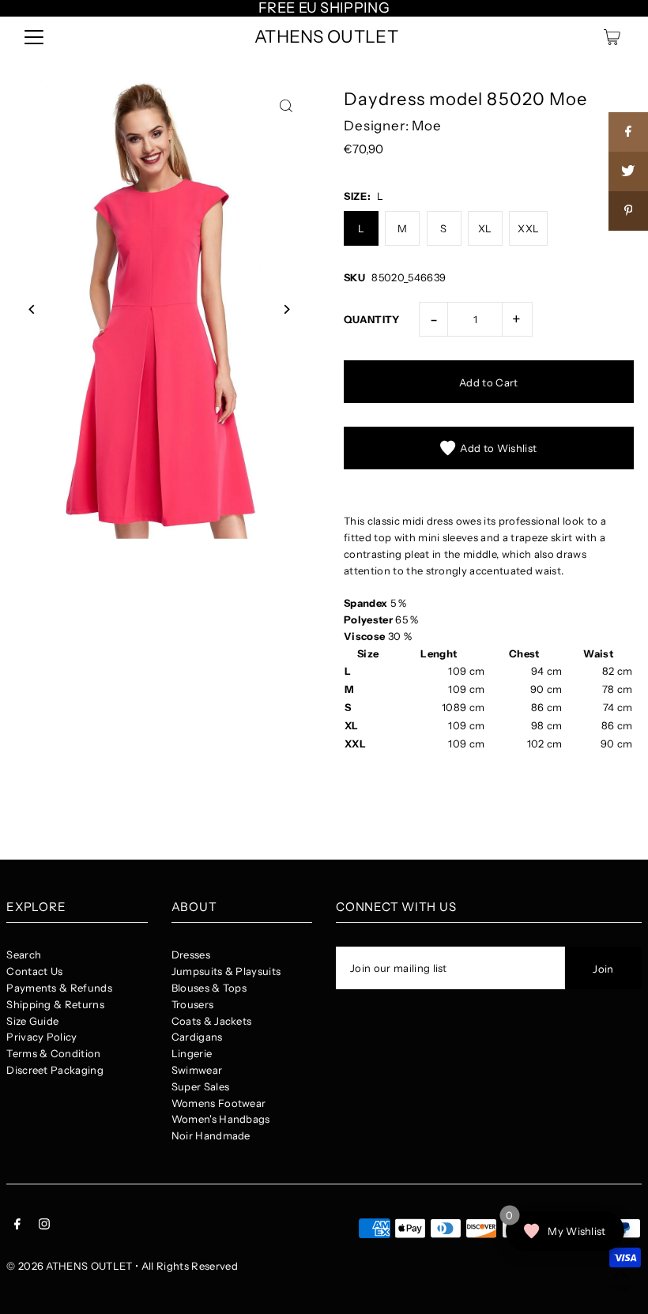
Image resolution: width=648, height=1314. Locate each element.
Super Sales (200, 1086)
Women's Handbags (220, 1119)
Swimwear (197, 1070)
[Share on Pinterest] (628, 211)
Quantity (372, 319)
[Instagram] (44, 1226)
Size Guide (32, 1021)
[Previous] (32, 309)
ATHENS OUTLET (326, 36)
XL (485, 228)
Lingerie (192, 1053)
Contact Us (34, 971)
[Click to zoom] (286, 106)
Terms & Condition (53, 1053)
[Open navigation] (34, 37)
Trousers (192, 1004)
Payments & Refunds (59, 987)
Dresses (190, 954)
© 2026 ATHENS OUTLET (69, 1265)
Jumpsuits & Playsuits (226, 971)
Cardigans (197, 1036)
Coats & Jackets (211, 1021)
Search (23, 954)
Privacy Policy (41, 1036)
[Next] (286, 309)
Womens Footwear (218, 1103)
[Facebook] (17, 1226)
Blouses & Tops (209, 987)
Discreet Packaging (55, 1070)
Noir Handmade (211, 1135)
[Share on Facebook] (628, 132)
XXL (528, 228)
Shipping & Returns (55, 1004)
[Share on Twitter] (628, 171)
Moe (427, 126)
